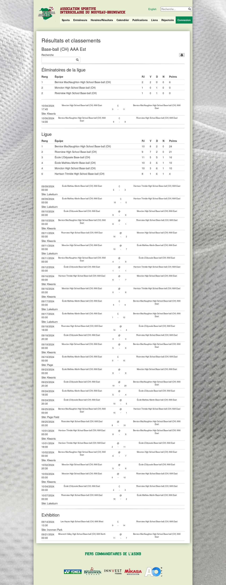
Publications (140, 20)
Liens (154, 20)
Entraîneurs (80, 20)
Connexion (184, 20)
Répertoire (167, 20)
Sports (66, 20)
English (152, 9)
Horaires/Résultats (102, 20)
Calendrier (123, 20)
